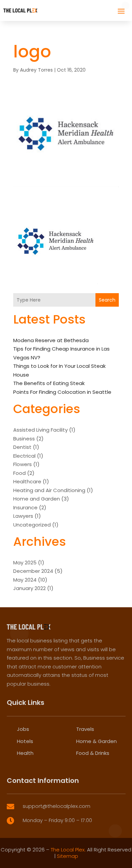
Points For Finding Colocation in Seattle (62, 391)
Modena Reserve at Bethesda (51, 340)
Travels (85, 729)
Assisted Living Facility (40, 429)
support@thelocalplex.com (56, 806)
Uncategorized (32, 524)
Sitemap (67, 856)
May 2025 (25, 562)
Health (25, 753)
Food (19, 473)
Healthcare (27, 481)
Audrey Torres (36, 70)
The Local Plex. (68, 849)
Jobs (23, 729)
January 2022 (29, 588)
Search (107, 300)
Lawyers (23, 515)
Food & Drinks (92, 753)
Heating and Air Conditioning (49, 490)
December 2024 (33, 571)
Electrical (24, 455)
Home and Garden (36, 498)
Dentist (22, 447)
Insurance (25, 507)
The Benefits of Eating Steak (49, 383)
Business (24, 438)
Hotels (25, 741)
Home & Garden (96, 741)
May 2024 (25, 579)
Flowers (22, 464)
